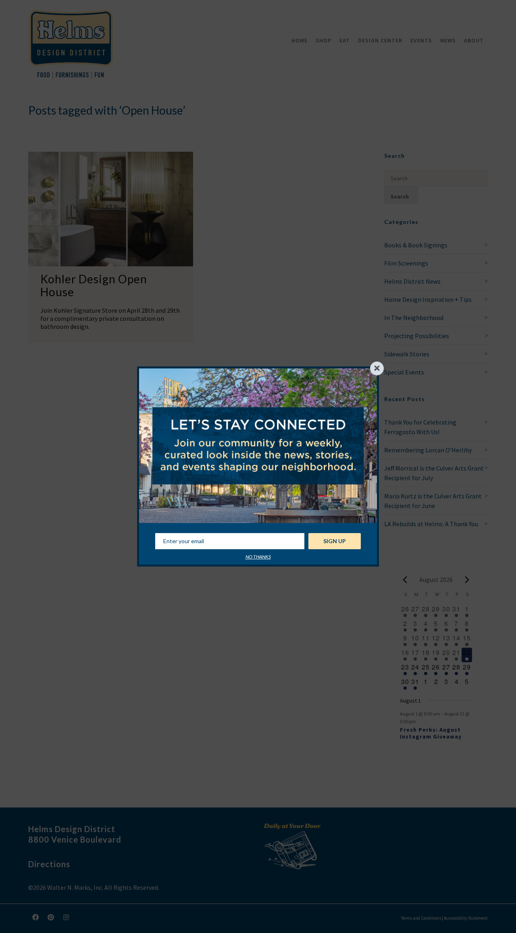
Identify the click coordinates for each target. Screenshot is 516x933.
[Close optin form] (377, 368)
